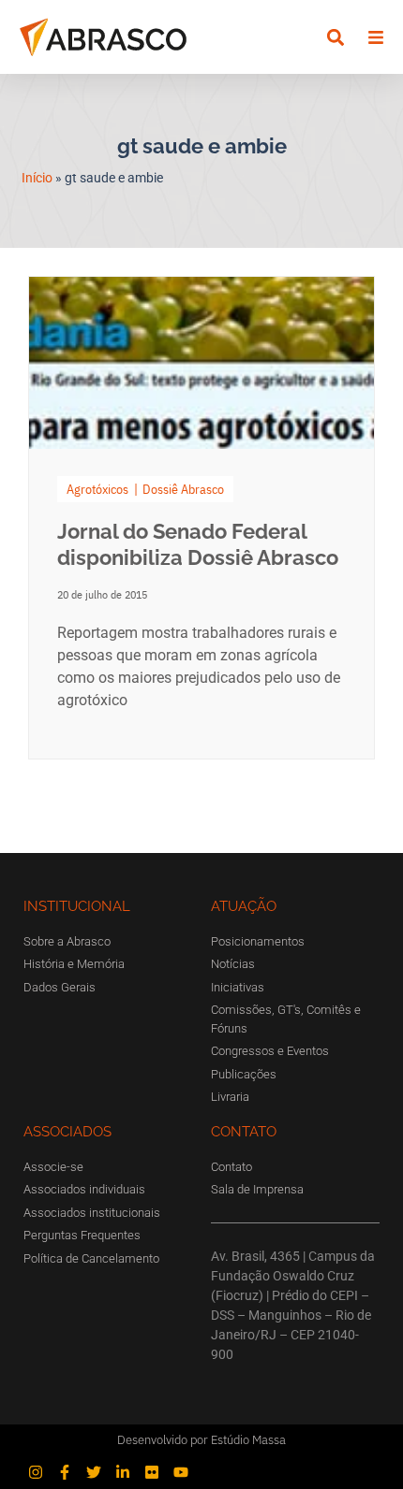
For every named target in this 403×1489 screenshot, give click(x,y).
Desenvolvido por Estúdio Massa (201, 1440)
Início (37, 177)
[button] (335, 37)
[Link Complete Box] (201, 518)
